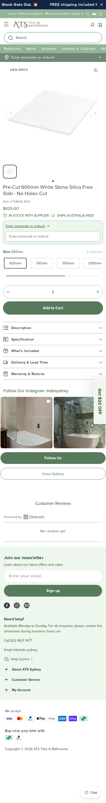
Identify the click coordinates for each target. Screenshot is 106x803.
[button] (6, 25)
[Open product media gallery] (95, 70)
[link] (26, 423)
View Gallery (53, 473)
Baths (31, 48)
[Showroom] (101, 14)
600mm (15, 263)
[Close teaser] (92, 425)
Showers (48, 48)
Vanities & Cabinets (78, 48)
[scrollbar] (53, 276)
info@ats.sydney (25, 649)
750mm (41, 263)
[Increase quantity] (98, 292)
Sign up (53, 590)
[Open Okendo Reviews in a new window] (24, 516)
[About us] (94, 14)
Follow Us (53, 458)
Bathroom (12, 48)
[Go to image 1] (53, 181)
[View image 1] (10, 171)
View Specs (19, 70)
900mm (68, 263)
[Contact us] (87, 14)
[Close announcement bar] (101, 4)
